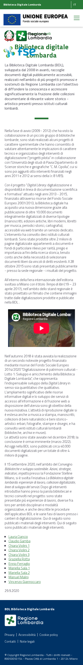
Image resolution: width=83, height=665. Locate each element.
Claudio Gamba (19, 541)
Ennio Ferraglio (19, 563)
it (75, 4)
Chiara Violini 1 (19, 545)
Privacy (10, 634)
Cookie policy (48, 634)
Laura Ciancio (18, 536)
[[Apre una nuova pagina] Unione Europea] (35, 17)
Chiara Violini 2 (19, 550)
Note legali (27, 641)
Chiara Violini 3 (19, 554)
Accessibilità (27, 634)
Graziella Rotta (19, 559)
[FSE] (19, 49)
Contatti (10, 641)
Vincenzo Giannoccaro (25, 581)
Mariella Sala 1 (19, 568)
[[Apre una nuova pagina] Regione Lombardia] (34, 33)
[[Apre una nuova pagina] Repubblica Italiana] (9, 33)
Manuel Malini (19, 577)
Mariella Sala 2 (19, 572)
